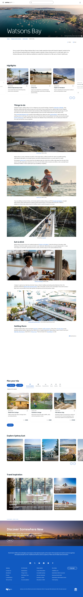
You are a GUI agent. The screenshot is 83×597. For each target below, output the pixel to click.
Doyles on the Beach (39, 281)
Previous (70, 98)
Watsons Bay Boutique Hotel (34, 322)
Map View (12, 385)
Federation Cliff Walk (58, 107)
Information (40, 568)
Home (8, 38)
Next (73, 98)
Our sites (54, 568)
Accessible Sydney (41, 572)
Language (72, 568)
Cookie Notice (9, 577)
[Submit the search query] (31, 2)
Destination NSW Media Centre (59, 577)
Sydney (8, 568)
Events (17, 519)
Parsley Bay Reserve (57, 201)
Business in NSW (40, 577)
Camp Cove (38, 197)
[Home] (8, 2)
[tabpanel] (41, 18)
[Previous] (71, 463)
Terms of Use (9, 579)
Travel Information (41, 570)
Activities (14, 519)
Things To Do (24, 572)
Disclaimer (8, 572)
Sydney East (25, 38)
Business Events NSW (57, 575)
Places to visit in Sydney (16, 38)
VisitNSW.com (55, 570)
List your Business (41, 575)
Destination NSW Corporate (58, 572)
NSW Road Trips (25, 575)
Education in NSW (41, 579)
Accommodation (9, 519)
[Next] (74, 463)
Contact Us (8, 570)
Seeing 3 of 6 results (12, 389)
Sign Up (10, 540)
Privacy (7, 575)
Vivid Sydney (55, 579)
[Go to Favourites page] (80, 2)
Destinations (24, 570)
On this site (24, 568)
